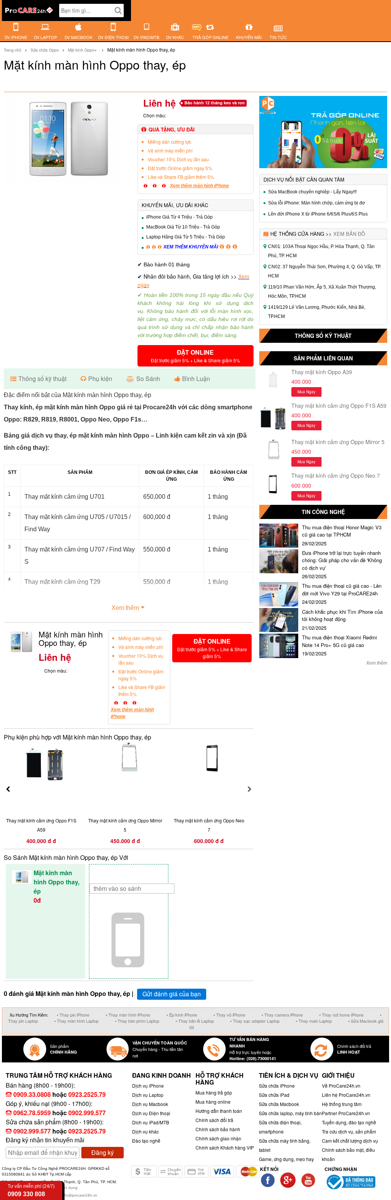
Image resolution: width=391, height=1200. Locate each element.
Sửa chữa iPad (274, 1094)
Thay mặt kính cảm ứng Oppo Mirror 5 (338, 442)
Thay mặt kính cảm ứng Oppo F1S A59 (338, 405)
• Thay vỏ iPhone (229, 1015)
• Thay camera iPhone (282, 1015)
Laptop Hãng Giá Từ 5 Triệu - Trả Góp (185, 237)
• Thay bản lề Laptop (195, 1021)
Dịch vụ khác (145, 1131)
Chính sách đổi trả (214, 1120)
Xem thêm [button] (125, 608)
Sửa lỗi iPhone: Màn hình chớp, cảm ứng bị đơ (316, 203)
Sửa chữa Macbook (279, 1104)
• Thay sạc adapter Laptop (255, 1021)
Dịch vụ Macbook (150, 1104)
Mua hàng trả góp (214, 1092)
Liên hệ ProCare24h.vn (346, 1094)
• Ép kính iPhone (181, 1015)
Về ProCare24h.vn (341, 1085)
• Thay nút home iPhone (341, 1015)
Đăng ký (102, 1152)
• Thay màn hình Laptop (76, 1021)
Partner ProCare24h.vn (346, 1113)
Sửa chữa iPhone (277, 1085)
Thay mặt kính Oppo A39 (321, 372)
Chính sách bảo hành (218, 1129)
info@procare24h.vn (79, 1195)
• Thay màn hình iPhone (128, 1015)
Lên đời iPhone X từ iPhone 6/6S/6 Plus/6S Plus (318, 214)
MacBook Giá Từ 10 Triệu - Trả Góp (183, 227)
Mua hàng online (213, 1101)
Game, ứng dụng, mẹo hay (286, 1159)
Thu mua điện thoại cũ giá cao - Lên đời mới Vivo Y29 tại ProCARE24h (341, 589)
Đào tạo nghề (146, 1140)
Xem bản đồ (349, 233)
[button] (195, 355)
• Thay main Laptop (314, 1021)
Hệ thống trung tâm (342, 1104)
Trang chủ (12, 50)
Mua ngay (306, 391)
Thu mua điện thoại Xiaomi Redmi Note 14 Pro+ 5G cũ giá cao (339, 641)
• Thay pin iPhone (73, 1015)
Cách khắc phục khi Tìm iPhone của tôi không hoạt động (342, 615)
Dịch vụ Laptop (147, 1094)
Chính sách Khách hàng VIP (225, 1147)
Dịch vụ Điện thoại (151, 1113)
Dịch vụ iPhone (148, 1085)
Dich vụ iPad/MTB (150, 1122)
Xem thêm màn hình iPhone (199, 185)
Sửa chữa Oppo (45, 50)
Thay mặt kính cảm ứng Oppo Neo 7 (335, 475)
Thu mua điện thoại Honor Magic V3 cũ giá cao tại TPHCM (341, 531)
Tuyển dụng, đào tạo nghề (349, 1122)
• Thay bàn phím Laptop (137, 1021)
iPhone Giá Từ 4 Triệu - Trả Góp (179, 217)
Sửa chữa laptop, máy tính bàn (290, 1113)
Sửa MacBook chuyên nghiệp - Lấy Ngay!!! (312, 192)
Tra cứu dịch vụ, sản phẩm (349, 1131)
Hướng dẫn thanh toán (219, 1111)
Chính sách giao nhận (218, 1138)
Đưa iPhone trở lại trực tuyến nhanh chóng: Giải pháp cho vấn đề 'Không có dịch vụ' (342, 560)
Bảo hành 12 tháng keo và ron (214, 102)
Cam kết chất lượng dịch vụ (350, 1140)
